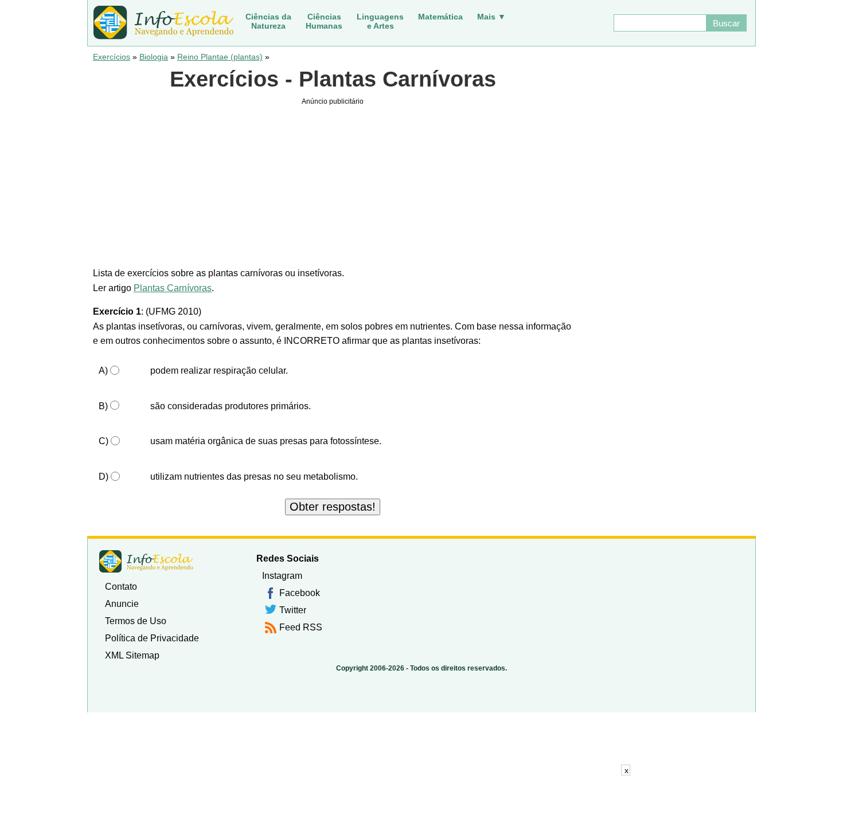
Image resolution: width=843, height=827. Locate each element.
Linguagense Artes (380, 21)
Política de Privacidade (152, 638)
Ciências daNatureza (268, 21)
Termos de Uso (135, 621)
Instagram (282, 576)
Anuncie (122, 604)
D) (103, 476)
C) (103, 441)
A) (103, 370)
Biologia (153, 56)
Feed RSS (300, 627)
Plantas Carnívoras (173, 288)
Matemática (440, 16)
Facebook (299, 593)
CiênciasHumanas (324, 21)
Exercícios (111, 56)
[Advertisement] (421, 801)
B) (103, 406)
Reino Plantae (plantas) (220, 56)
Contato (121, 586)
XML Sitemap (132, 655)
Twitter (292, 610)
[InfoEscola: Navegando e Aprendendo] (163, 23)
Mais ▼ (491, 16)
